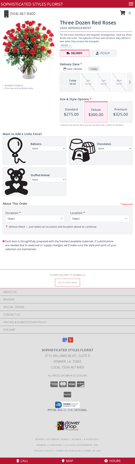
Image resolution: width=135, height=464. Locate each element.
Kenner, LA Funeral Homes (52, 439)
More (64, 45)
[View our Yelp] (70, 341)
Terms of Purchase (68, 450)
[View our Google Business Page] (64, 341)
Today (93, 68)
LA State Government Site (81, 444)
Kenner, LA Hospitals (85, 439)
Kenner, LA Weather (49, 444)
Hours (114, 461)
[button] (125, 14)
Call (23, 461)
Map (68, 461)
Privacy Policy (43, 450)
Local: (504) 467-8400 (67, 367)
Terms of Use (92, 450)
